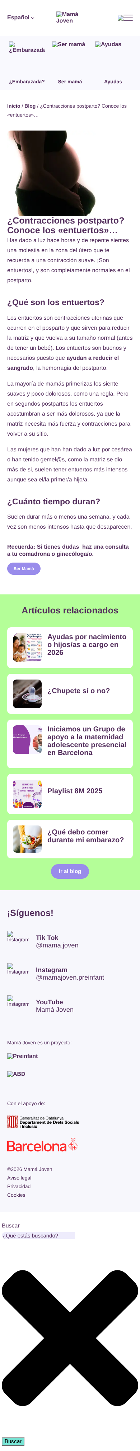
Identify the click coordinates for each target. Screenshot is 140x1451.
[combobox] (38, 1235)
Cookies (16, 1195)
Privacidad (19, 1186)
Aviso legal (19, 1178)
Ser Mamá (24, 568)
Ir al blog (70, 871)
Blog (30, 106)
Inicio (13, 106)
